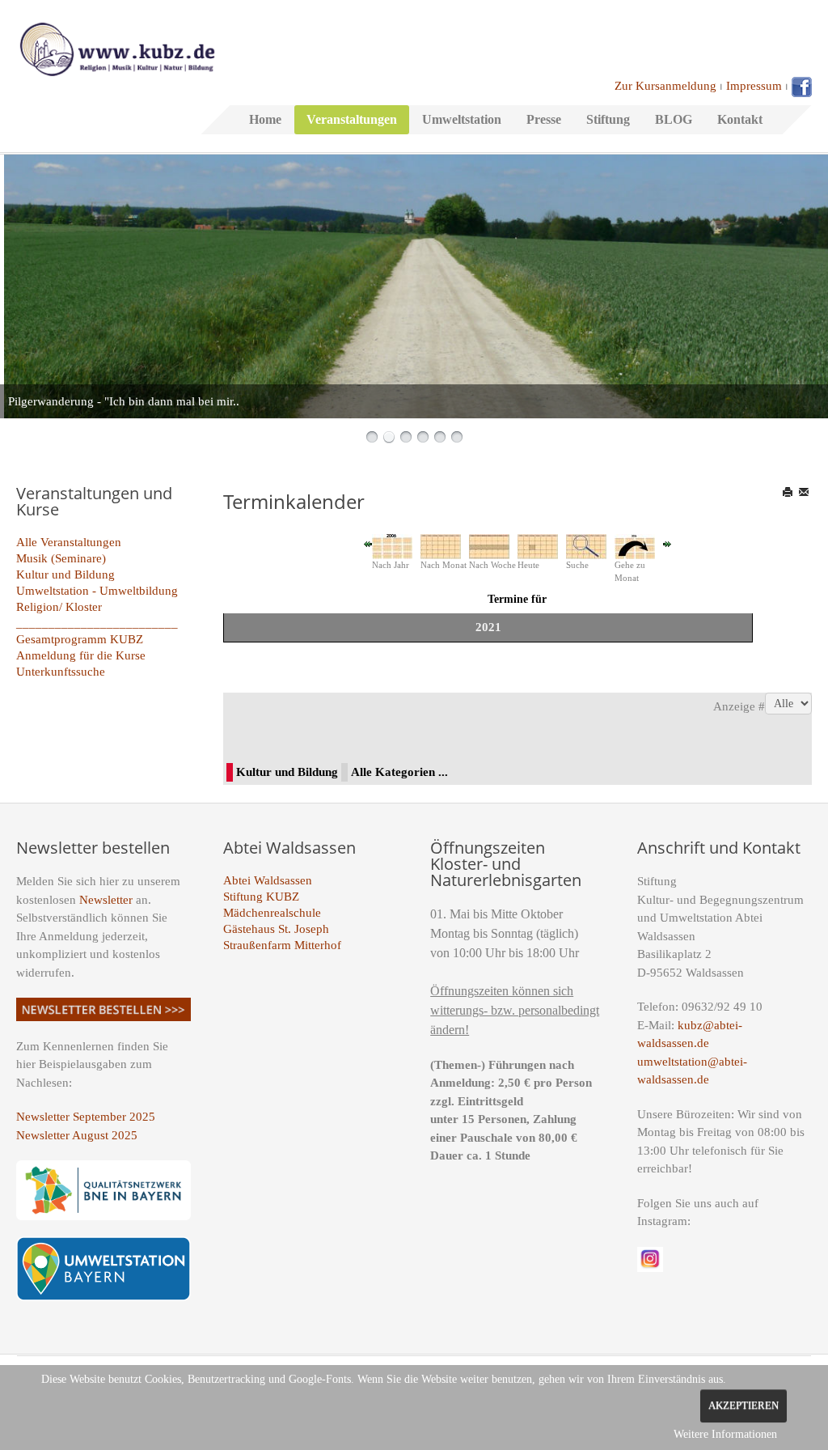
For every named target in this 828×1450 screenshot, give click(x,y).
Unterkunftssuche (60, 671)
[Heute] (538, 545)
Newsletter (106, 899)
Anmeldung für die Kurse (81, 655)
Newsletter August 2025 (76, 1135)
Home (265, 119)
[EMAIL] (805, 491)
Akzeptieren (743, 1405)
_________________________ (97, 623)
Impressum (754, 85)
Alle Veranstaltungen (68, 542)
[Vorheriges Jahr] (368, 542)
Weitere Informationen (725, 1434)
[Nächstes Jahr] (667, 542)
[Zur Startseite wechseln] (117, 47)
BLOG (673, 119)
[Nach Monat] (440, 545)
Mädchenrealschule (272, 912)
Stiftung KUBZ (261, 896)
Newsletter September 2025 (85, 1116)
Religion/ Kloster (59, 606)
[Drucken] (789, 491)
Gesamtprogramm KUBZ (79, 639)
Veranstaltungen (351, 119)
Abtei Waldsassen (267, 880)
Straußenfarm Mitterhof (282, 945)
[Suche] (586, 545)
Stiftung (608, 119)
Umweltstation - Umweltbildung (97, 590)
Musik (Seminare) (61, 558)
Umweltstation (461, 119)
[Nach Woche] (489, 545)
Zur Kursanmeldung (665, 85)
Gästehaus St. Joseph (276, 928)
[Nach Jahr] (392, 545)
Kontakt (740, 119)
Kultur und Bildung (65, 574)
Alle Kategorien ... (399, 771)
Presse (543, 119)
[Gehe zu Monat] (635, 545)
